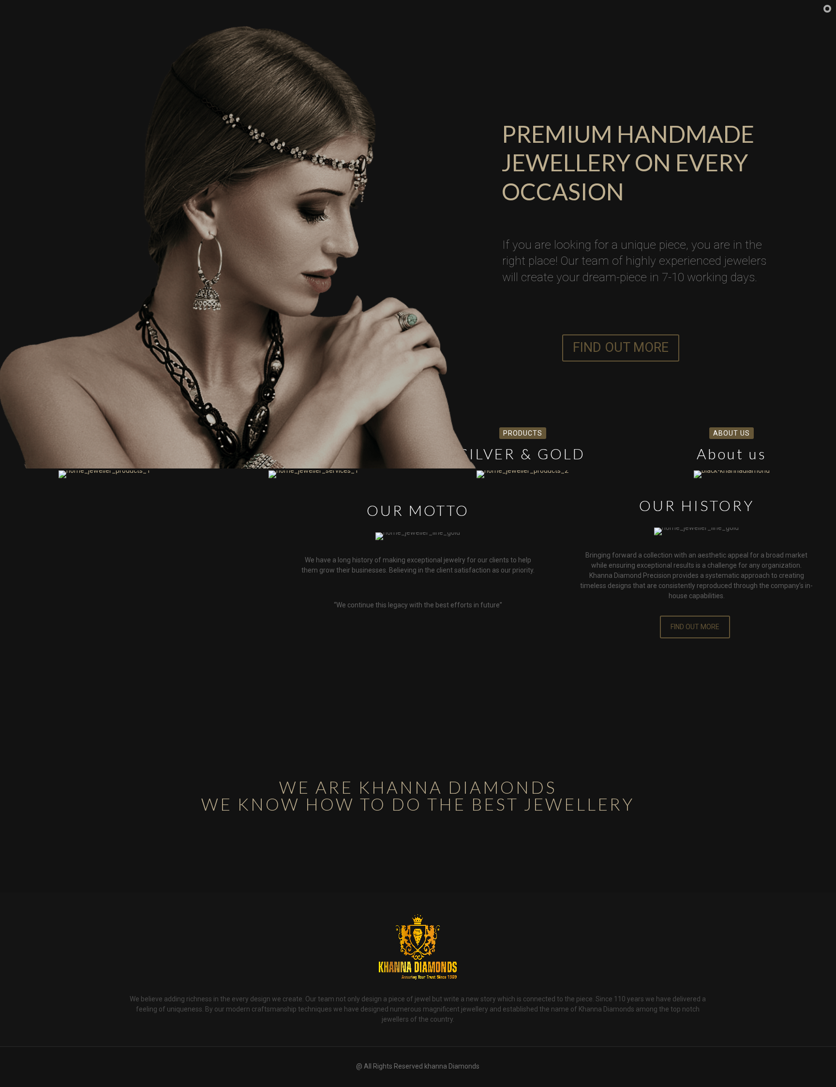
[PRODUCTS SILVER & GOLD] (522, 474)
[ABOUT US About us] (731, 474)
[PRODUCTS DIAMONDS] (104, 474)
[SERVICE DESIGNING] (313, 474)
